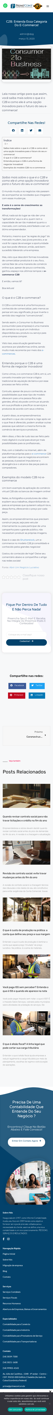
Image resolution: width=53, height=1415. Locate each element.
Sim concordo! (15, 1409)
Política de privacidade (35, 1409)
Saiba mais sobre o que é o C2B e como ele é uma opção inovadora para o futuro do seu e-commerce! (25, 151)
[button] (48, 6)
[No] (49, 1403)
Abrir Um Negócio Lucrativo (24, 567)
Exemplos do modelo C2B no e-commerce (24, 167)
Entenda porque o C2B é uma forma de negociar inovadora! (23, 162)
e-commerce (39, 453)
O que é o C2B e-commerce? (18, 158)
